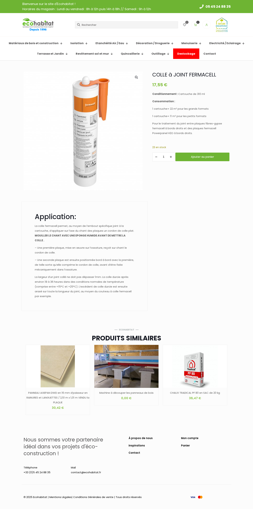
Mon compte (189, 438)
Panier (185, 445)
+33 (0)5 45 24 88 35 (37, 472)
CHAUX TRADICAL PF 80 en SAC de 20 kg (195, 393)
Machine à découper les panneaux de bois (126, 393)
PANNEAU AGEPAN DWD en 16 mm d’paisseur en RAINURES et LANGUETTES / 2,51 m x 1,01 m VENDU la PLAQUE (58, 397)
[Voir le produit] (85, 357)
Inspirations (137, 445)
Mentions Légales (60, 497)
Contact (134, 453)
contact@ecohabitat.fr (86, 472)
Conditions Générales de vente (93, 497)
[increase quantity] (171, 157)
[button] (136, 77)
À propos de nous (141, 438)
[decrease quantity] (156, 157)
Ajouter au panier (202, 157)
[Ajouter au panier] (85, 350)
